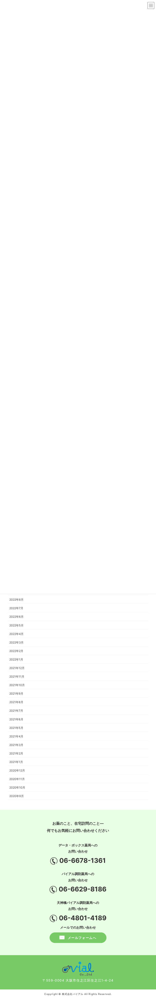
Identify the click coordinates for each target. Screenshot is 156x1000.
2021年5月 (16, 728)
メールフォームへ (82, 938)
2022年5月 (16, 625)
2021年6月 (16, 719)
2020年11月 (17, 779)
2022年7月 (16, 608)
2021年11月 (16, 676)
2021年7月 (16, 710)
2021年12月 (17, 668)
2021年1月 (16, 762)
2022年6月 (16, 616)
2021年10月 (17, 685)
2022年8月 (16, 599)
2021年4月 (16, 736)
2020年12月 (17, 770)
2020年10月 (17, 787)
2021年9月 (16, 693)
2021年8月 (16, 702)
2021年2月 (16, 753)
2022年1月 (16, 659)
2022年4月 (16, 634)
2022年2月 (16, 651)
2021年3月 (16, 745)
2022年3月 (16, 642)
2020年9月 (16, 796)
